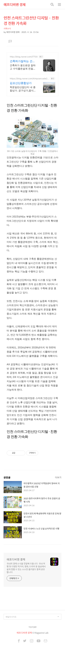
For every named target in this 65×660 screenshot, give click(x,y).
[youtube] (38, 641)
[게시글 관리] (22, 453)
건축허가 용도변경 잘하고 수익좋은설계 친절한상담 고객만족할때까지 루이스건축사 (23, 67)
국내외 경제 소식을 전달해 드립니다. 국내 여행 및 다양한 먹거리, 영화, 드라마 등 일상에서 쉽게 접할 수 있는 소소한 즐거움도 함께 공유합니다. (26, 568)
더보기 (58, 477)
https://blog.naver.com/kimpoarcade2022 (29, 78)
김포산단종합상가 (21, 83)
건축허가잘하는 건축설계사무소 (22, 61)
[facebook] (19, 641)
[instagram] (31, 641)
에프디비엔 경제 (15, 4)
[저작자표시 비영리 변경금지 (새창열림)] (42, 453)
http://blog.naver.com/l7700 (24, 56)
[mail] (45, 641)
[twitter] (24, 641)
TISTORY (33, 627)
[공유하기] (18, 453)
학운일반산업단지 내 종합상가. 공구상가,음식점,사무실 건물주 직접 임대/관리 (23, 89)
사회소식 (7, 28)
